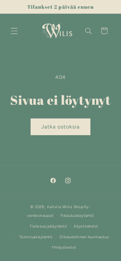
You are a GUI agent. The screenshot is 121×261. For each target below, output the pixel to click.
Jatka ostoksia (60, 126)
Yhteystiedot (63, 247)
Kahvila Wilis (59, 206)
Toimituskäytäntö (36, 237)
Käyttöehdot (86, 226)
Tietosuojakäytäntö (48, 226)
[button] (14, 30)
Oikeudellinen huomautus (84, 237)
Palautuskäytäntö (77, 215)
